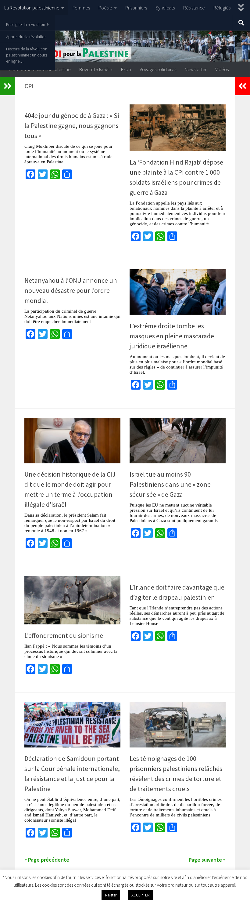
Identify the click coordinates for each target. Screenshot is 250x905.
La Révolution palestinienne (31, 8)
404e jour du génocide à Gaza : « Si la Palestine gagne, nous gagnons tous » (71, 125)
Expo (126, 69)
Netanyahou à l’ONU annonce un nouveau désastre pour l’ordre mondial (70, 290)
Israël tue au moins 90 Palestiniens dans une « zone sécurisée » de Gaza (170, 484)
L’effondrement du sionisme (63, 635)
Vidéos (222, 69)
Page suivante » (207, 859)
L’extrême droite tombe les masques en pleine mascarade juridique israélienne (172, 336)
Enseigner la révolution (25, 24)
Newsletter (196, 69)
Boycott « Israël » (95, 69)
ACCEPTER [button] (140, 895)
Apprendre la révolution (26, 36)
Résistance (194, 8)
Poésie (105, 8)
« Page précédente (46, 859)
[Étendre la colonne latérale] (7, 86)
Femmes (81, 8)
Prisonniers (136, 8)
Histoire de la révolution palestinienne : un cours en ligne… (26, 55)
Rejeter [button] (110, 895)
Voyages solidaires (158, 69)
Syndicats (165, 8)
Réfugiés (221, 8)
